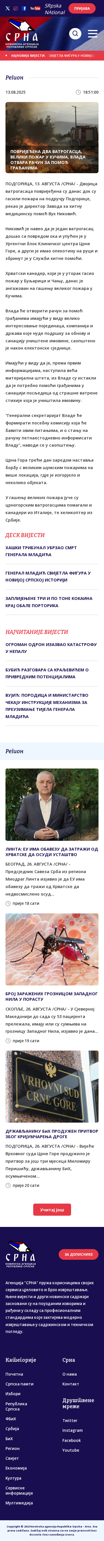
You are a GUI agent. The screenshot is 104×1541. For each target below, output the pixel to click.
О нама (69, 1374)
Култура (13, 1478)
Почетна (14, 1374)
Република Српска (16, 1406)
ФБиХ (10, 1418)
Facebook (71, 1440)
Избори (13, 1393)
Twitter (69, 1420)
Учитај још (52, 1210)
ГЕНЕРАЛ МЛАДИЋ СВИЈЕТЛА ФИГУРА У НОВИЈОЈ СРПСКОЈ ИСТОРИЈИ (48, 576)
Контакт (70, 1384)
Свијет (12, 1458)
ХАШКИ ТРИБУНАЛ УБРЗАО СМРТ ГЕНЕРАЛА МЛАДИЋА (41, 551)
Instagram (72, 1430)
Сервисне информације (19, 1490)
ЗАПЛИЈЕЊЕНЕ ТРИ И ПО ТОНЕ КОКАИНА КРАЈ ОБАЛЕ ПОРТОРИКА (48, 602)
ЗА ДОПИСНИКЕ (79, 1254)
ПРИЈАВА (82, 8)
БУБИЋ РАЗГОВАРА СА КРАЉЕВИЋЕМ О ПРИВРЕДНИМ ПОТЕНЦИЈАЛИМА (47, 673)
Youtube (70, 1450)
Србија (12, 1428)
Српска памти (19, 1384)
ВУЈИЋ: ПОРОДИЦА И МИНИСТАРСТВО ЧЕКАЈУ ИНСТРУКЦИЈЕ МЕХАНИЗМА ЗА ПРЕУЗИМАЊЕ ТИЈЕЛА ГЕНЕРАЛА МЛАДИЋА (46, 705)
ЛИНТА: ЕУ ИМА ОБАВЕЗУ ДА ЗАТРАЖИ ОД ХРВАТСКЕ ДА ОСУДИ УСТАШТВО (51, 851)
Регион (12, 1448)
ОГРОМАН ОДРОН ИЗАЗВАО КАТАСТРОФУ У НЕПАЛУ (51, 648)
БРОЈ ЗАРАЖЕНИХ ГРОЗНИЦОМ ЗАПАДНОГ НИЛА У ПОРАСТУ (51, 996)
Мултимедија (19, 1503)
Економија (16, 1468)
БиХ (9, 1438)
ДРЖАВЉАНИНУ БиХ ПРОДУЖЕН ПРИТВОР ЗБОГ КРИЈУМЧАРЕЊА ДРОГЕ (51, 1133)
